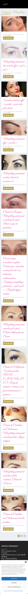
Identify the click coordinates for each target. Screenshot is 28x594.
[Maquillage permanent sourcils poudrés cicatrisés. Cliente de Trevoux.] (14, 460)
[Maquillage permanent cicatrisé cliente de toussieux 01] (14, 162)
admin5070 (7, 184)
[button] (26, 562)
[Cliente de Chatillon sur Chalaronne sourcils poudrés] (14, 503)
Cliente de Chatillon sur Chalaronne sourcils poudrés (14, 518)
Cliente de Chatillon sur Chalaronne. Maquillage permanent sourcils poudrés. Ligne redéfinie (14, 433)
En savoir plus (8, 38)
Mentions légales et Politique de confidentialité (13, 590)
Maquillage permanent (19, 184)
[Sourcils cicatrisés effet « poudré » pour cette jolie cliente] (14, 89)
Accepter (14, 578)
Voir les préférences (14, 587)
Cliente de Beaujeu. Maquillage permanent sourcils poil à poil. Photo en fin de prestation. (14, 220)
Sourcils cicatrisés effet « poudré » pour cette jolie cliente (13, 104)
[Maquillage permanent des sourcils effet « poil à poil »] (14, 50)
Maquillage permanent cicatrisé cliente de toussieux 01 (14, 177)
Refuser (14, 582)
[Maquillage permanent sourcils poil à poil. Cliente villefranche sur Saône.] (14, 313)
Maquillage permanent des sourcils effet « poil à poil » (14, 66)
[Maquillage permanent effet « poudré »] (14, 127)
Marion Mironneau (8, 34)
